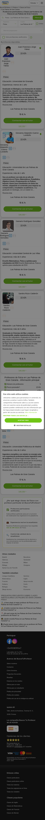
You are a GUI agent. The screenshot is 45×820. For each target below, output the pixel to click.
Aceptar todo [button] (23, 420)
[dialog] (22, 410)
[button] (22, 416)
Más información (31, 412)
